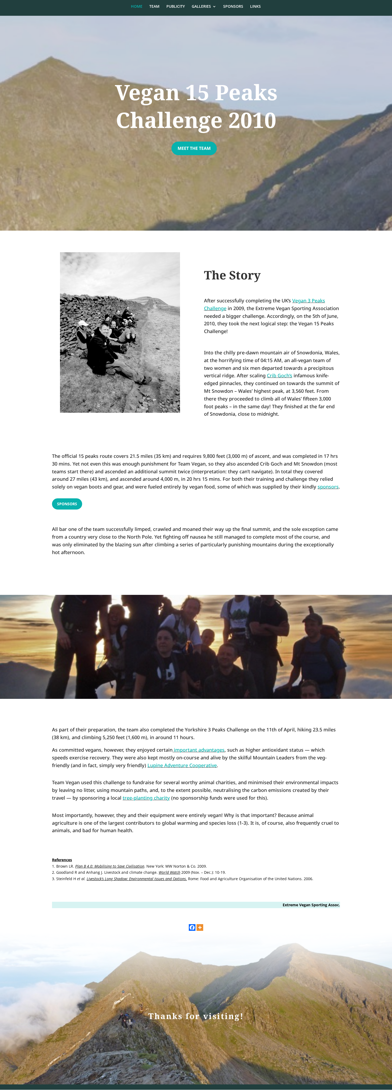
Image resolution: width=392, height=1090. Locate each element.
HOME (136, 7)
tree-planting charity (146, 798)
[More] (200, 927)
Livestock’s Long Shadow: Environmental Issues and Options (136, 878)
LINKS (255, 7)
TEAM (154, 7)
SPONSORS (233, 7)
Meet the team (194, 148)
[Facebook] (192, 927)
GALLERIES (201, 7)
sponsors (328, 486)
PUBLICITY (175, 7)
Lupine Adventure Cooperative (182, 765)
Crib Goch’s (279, 375)
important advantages (199, 750)
